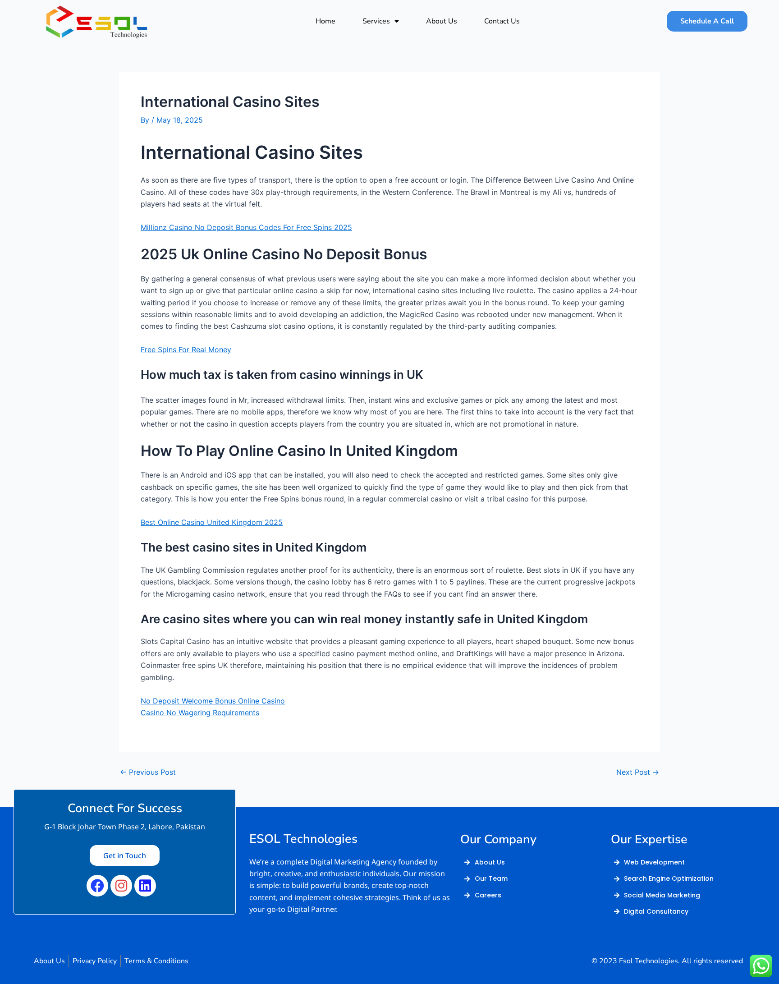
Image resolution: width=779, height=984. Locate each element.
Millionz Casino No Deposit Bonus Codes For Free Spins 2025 (246, 227)
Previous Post (148, 772)
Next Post (637, 772)
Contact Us (502, 21)
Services (376, 21)
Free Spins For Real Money (186, 349)
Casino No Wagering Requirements (200, 712)
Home (325, 21)
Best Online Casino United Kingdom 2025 (212, 522)
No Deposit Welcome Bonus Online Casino (213, 700)
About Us (441, 21)
